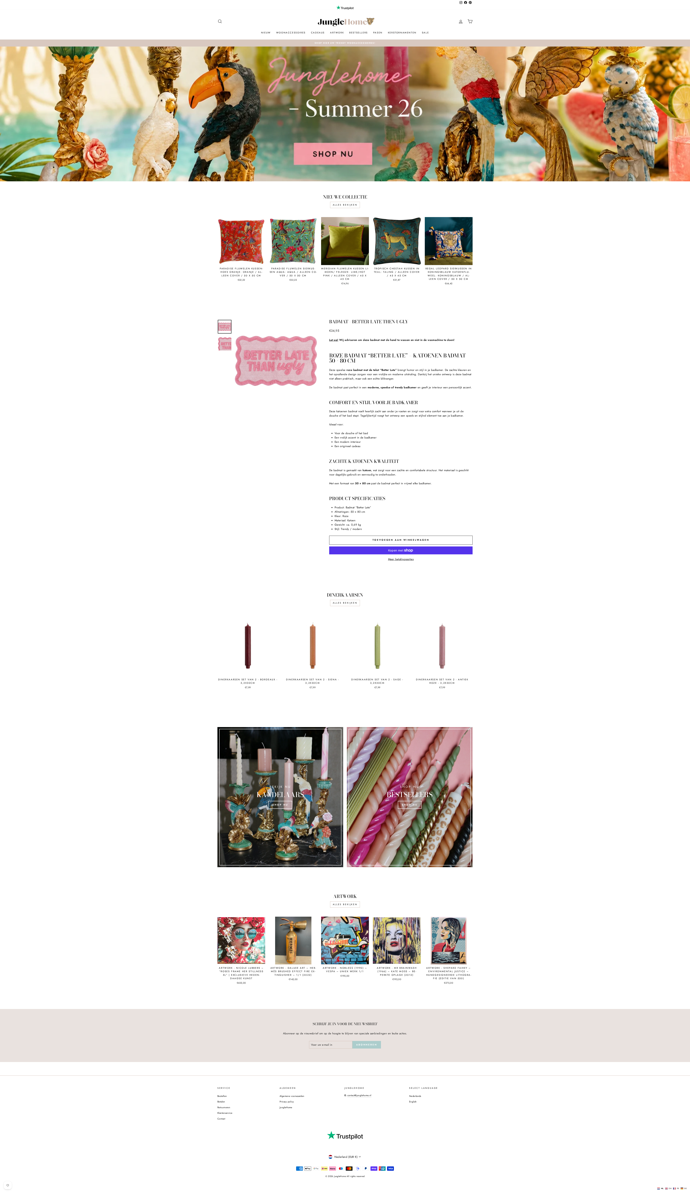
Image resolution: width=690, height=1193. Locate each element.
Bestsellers (358, 32)
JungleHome (286, 1107)
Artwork (337, 32)
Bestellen (222, 1096)
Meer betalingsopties (401, 559)
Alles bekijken (345, 204)
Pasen (378, 32)
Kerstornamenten (402, 32)
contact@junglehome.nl (359, 1095)
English (413, 1101)
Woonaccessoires (291, 32)
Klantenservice (224, 1113)
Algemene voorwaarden (292, 1096)
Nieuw (266, 32)
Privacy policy (287, 1101)
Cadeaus (318, 32)
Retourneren (223, 1107)
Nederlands (415, 1096)
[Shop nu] (280, 797)
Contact (221, 1118)
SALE (425, 32)
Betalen (221, 1101)
